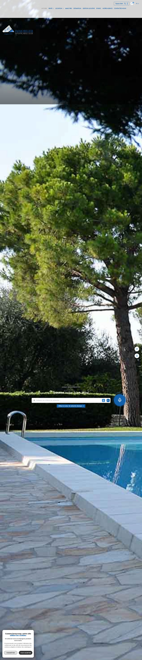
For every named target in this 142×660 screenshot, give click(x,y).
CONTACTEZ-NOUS (120, 8)
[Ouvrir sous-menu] (54, 8)
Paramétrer (11, 653)
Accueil (44, 8)
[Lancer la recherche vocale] (119, 399)
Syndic (98, 8)
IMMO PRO (68, 8)
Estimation (77, 8)
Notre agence (107, 8)
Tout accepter (25, 653)
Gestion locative (89, 8)
